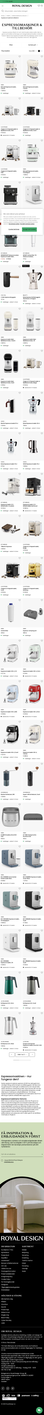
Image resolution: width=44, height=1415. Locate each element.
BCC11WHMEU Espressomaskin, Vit (7, 961)
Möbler (24, 1250)
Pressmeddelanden (8, 1274)
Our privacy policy (14, 224)
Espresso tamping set (30, 630)
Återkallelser (5, 1290)
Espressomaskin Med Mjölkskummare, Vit (29, 340)
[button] (39, 6)
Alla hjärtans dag (7, 1299)
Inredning (25, 1258)
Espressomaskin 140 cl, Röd (31, 712)
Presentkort (5, 1255)
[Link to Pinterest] (12, 1388)
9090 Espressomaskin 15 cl (31, 464)
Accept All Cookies (29, 229)
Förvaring (25, 1266)
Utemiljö (25, 1268)
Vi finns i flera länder (8, 1343)
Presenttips (5, 1309)
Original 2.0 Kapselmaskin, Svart (9, 589)
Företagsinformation (8, 1271)
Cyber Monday (6, 1320)
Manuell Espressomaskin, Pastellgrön (30, 171)
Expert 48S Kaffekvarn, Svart (31, 794)
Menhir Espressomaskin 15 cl (9, 423)
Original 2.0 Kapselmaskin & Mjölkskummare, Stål (9, 129)
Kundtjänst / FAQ (7, 1250)
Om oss (4, 1266)
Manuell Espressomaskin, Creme (8, 87)
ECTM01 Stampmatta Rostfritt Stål (29, 835)
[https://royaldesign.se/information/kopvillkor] (9, 1398)
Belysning (25, 1252)
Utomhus (4, 1304)
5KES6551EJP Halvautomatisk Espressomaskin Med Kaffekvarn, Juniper (10, 256)
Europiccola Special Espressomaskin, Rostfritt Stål (32, 1044)
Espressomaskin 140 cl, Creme (30, 753)
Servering (25, 1255)
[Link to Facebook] (3, 1388)
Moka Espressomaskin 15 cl (9, 464)
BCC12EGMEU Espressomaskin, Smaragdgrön (10, 919)
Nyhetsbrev (5, 1252)
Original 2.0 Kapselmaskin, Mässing (31, 589)
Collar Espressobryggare (8, 297)
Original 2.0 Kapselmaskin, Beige (31, 547)
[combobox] (33, 45)
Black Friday (5, 1317)
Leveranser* (5, 1260)
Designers (4, 1284)
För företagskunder (8, 1282)
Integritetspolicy (6, 1276)
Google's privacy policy (27, 224)
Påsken (3, 1301)
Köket (24, 1263)
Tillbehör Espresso (6, 546)
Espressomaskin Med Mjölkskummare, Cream (8, 340)
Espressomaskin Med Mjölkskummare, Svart (7, 382)
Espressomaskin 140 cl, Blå (9, 712)
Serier (24, 1271)
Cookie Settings (13, 229)
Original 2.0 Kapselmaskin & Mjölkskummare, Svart (31, 129)
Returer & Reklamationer (9, 1263)
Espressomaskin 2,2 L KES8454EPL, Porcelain (7, 505)
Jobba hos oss (6, 1268)
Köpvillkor (4, 1258)
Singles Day (5, 1315)
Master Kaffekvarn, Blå (7, 794)
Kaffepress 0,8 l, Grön (7, 1003)
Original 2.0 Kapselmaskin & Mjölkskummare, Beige (31, 382)
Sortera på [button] (32, 45)
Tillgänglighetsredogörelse (10, 1287)
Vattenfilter (4, 630)
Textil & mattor (27, 1260)
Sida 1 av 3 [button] (21, 1054)
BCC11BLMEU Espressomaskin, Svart (32, 961)
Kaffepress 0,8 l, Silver (7, 1043)
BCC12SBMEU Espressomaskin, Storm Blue (32, 877)
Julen (3, 1323)
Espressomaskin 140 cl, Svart (9, 752)
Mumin (3, 1307)
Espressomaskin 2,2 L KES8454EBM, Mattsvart (30, 505)
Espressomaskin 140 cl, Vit (9, 671)
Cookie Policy (5, 1279)
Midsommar (5, 1312)
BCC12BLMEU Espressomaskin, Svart (32, 919)
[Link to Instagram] (7, 1388)
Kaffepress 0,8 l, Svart (29, 1003)
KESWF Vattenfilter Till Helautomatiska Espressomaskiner (29, 256)
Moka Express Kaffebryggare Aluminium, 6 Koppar (31, 298)
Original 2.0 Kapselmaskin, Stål (9, 171)
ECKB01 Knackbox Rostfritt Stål (9, 835)
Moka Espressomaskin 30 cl (31, 423)
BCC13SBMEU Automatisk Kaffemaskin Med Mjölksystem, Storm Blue (8, 877)
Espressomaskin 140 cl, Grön (31, 671)
